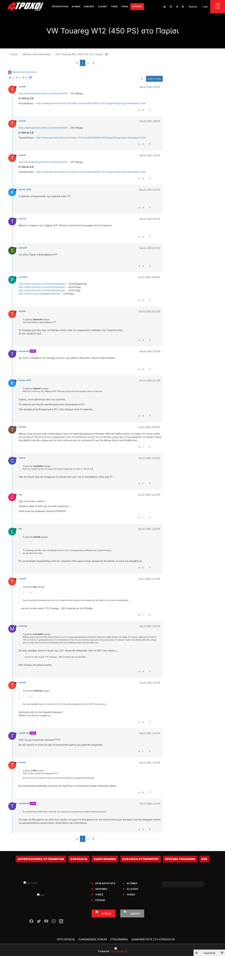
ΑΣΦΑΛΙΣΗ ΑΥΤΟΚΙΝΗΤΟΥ (140, 859)
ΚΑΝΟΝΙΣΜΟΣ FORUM (93, 939)
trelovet (22, 218)
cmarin (22, 458)
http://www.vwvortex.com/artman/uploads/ (42, 283)
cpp (20, 494)
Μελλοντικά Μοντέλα (24, 72)
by (105, 951)
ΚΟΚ (204, 859)
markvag (23, 626)
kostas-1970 (25, 189)
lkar (20, 528)
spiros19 (23, 247)
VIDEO (131, 894)
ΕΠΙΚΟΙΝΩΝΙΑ (119, 939)
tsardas (22, 427)
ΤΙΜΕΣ (99, 894)
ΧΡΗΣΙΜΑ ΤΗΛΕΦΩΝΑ (180, 859)
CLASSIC (133, 889)
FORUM (100, 900)
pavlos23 (23, 277)
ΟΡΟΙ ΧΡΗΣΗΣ (66, 939)
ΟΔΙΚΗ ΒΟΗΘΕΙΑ (105, 859)
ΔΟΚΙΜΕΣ (101, 889)
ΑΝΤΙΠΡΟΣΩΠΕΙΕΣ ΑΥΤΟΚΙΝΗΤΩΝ (41, 859)
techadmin (24, 351)
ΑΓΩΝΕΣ (132, 883)
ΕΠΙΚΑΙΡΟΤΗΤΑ (105, 883)
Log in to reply (154, 78)
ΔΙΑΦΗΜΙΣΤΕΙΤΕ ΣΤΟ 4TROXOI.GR (153, 939)
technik (22, 86)
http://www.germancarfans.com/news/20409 (43, 93)
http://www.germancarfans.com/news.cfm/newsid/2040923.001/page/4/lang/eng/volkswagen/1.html (91, 103)
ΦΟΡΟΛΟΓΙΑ (78, 859)
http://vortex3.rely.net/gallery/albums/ (39, 293)
